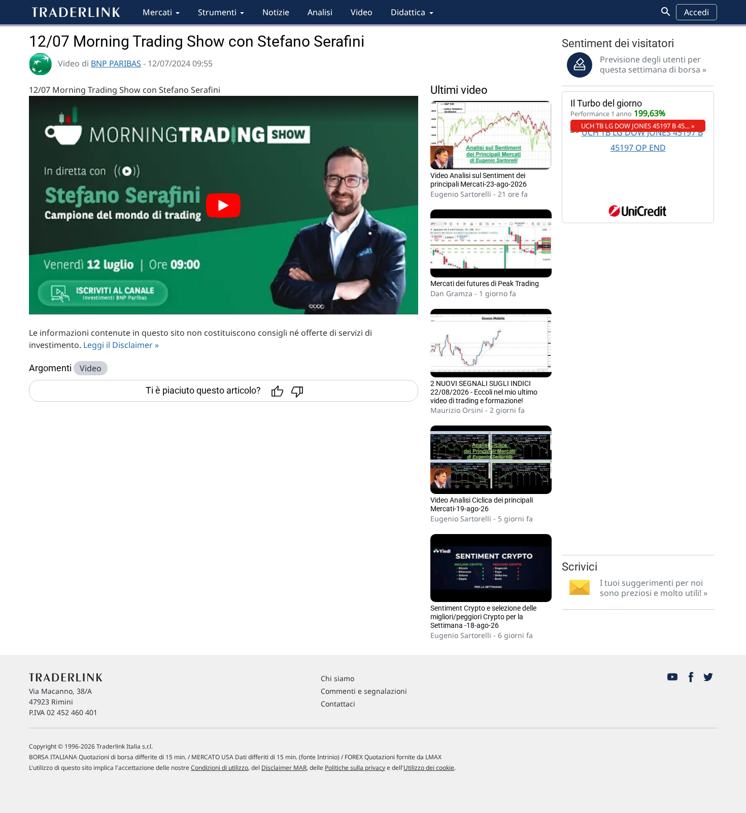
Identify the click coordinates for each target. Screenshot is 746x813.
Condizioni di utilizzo (219, 767)
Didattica (408, 12)
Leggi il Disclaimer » (121, 344)
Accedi (696, 12)
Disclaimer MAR (284, 767)
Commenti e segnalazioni (364, 691)
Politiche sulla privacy (355, 767)
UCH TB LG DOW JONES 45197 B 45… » (638, 125)
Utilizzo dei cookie (428, 767)
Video (361, 12)
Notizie (275, 12)
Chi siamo (337, 678)
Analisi (320, 12)
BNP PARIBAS (116, 63)
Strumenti (217, 12)
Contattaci (338, 704)
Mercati (157, 12)
